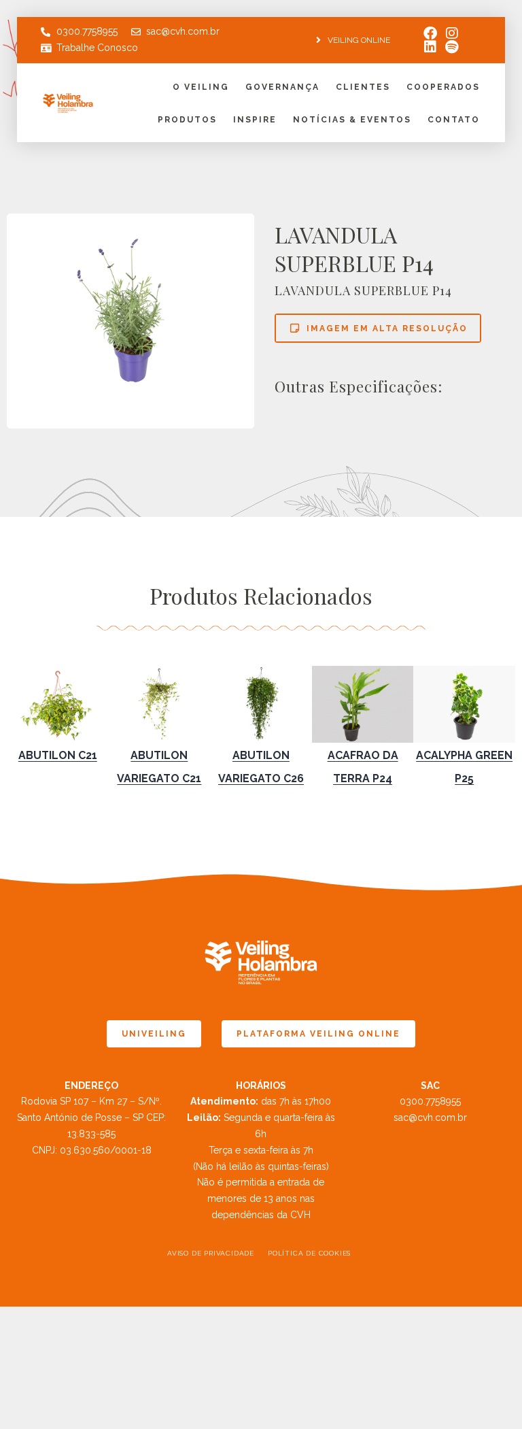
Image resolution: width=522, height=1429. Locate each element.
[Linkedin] (430, 47)
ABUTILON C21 (57, 755)
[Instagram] (452, 33)
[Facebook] (430, 33)
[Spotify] (452, 47)
